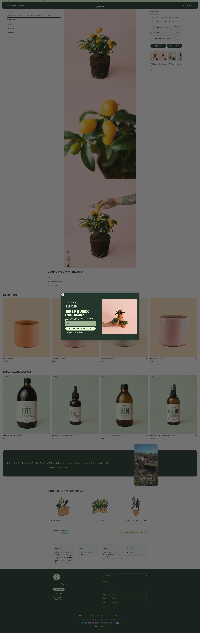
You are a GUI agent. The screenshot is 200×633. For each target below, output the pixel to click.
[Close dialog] (63, 294)
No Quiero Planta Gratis (74, 332)
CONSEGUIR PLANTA (80, 328)
